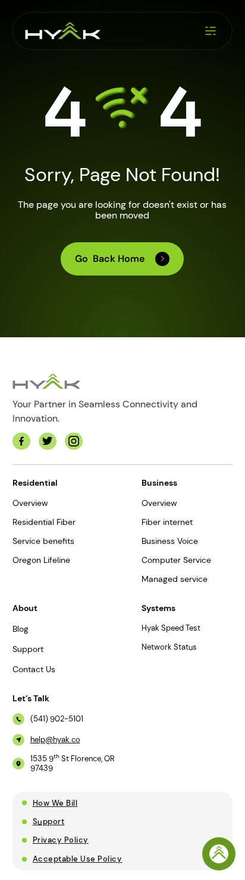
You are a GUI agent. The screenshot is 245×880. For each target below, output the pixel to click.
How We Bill (55, 803)
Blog (20, 628)
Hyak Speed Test (171, 628)
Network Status (169, 647)
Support (27, 649)
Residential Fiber (44, 522)
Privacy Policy (61, 840)
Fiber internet (167, 522)
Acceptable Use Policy (77, 859)
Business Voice (170, 541)
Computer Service (176, 560)
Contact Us (33, 669)
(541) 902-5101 (56, 719)
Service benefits (43, 541)
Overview (30, 503)
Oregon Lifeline (41, 560)
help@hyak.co (55, 740)
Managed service (175, 579)
